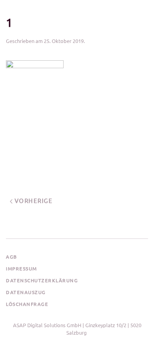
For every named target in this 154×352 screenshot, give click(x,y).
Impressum (21, 268)
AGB (11, 256)
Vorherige (33, 200)
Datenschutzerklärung (42, 280)
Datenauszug (26, 292)
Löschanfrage (27, 304)
